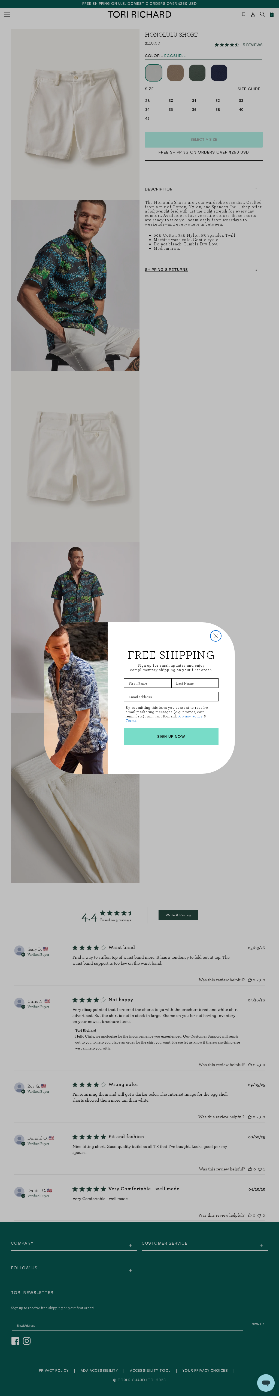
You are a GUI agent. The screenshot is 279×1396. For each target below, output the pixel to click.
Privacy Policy (190, 716)
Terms (131, 721)
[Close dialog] (215, 635)
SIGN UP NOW (171, 737)
